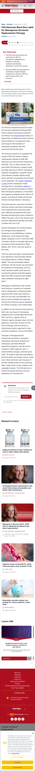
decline (26, 186)
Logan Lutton (8, 569)
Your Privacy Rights (17, 688)
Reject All (17, 762)
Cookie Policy (15, 753)
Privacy (17, 684)
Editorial (17, 677)
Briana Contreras (10, 455)
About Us (17, 673)
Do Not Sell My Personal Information (17, 686)
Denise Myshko (9, 607)
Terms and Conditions (17, 681)
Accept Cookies (17, 767)
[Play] (9, 42)
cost (20, 302)
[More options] (32, 42)
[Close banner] (32, 2)
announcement (19, 135)
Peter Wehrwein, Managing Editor (15, 493)
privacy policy (8, 402)
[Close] (33, 733)
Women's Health (7, 412)
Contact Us (17, 679)
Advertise (17, 675)
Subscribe (25, 397)
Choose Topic (15, 11)
